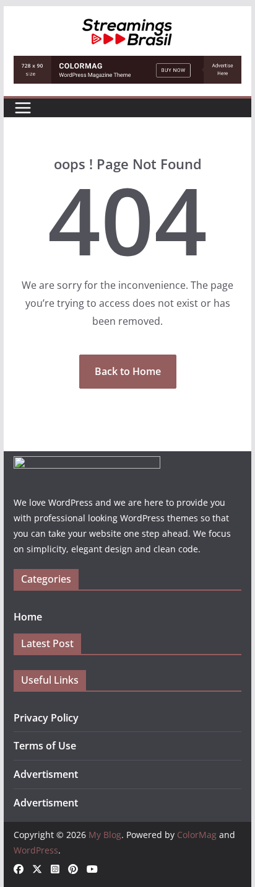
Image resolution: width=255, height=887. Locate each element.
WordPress (36, 850)
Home (28, 617)
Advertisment (46, 774)
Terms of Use (45, 745)
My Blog (105, 835)
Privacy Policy (46, 718)
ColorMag (197, 835)
